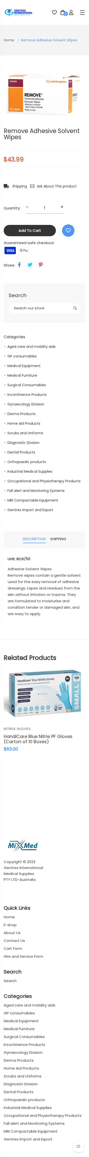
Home (9, 40)
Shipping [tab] (58, 538)
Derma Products (21, 413)
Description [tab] (34, 538)
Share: (9, 265)
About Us (12, 932)
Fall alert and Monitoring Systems (36, 490)
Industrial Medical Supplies (29, 471)
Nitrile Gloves (17, 728)
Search (10, 980)
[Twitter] (29, 265)
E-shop (10, 924)
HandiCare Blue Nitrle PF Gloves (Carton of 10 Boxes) (38, 739)
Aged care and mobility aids (31, 346)
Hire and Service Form (23, 956)
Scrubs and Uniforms (25, 433)
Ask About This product (57, 186)
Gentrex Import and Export (30, 509)
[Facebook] (19, 265)
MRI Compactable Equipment (32, 500)
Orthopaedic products (26, 461)
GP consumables (22, 356)
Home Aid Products (23, 423)
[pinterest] (41, 265)
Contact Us (14, 940)
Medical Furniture (22, 375)
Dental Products (21, 452)
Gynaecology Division (25, 404)
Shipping (19, 186)
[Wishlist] (68, 230)
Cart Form (13, 948)
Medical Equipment (24, 365)
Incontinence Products (27, 394)
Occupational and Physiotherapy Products (44, 481)
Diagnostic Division (23, 442)
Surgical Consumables (26, 385)
